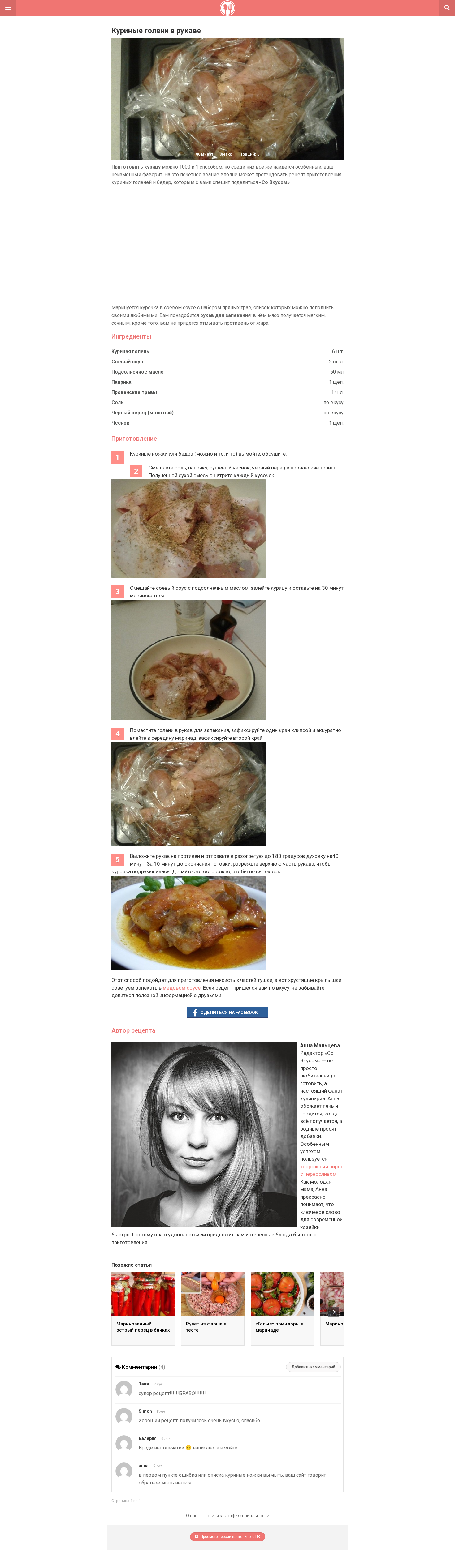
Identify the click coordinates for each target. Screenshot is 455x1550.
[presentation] (333, 1312)
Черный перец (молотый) (142, 413)
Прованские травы (134, 392)
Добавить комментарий (313, 1367)
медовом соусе (182, 988)
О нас (191, 1515)
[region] (227, 244)
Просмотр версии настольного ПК (230, 1537)
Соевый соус (127, 362)
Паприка (121, 382)
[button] (8, 8)
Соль (117, 402)
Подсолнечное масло (137, 372)
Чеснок (120, 423)
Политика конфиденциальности (236, 1515)
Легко (226, 154)
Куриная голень (130, 351)
